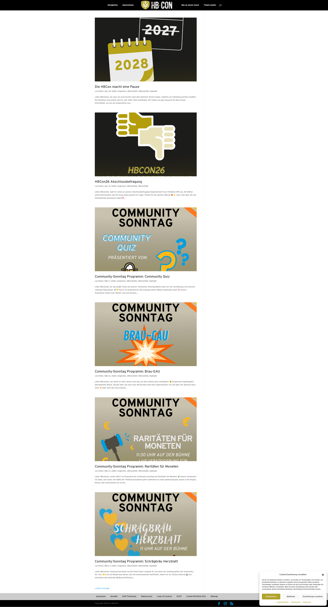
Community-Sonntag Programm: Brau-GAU (127, 371)
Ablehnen (290, 596)
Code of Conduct (164, 596)
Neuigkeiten (113, 5)
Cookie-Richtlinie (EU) (196, 596)
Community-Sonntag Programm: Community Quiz (132, 276)
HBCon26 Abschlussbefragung (118, 181)
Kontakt (113, 596)
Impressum (307, 602)
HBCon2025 (132, 91)
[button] (323, 574)
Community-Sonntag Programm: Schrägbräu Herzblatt (136, 561)
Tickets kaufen (210, 5)
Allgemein (122, 91)
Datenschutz (295, 602)
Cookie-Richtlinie (283, 602)
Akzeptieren (271, 596)
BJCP (179, 596)
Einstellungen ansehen (313, 596)
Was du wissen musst (190, 5)
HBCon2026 (144, 91)
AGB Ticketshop (129, 596)
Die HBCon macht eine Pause (117, 86)
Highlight (153, 91)
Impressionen (128, 5)
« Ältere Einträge (102, 588)
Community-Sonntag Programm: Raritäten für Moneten (136, 466)
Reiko (100, 91)
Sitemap (214, 596)
